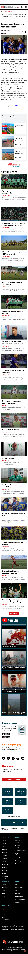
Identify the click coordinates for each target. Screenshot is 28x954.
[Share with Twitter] (22, 32)
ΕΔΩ (16, 106)
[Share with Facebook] (19, 32)
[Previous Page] (11, 120)
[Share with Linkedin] (26, 32)
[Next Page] (16, 120)
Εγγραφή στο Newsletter (14, 779)
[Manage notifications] (25, 951)
